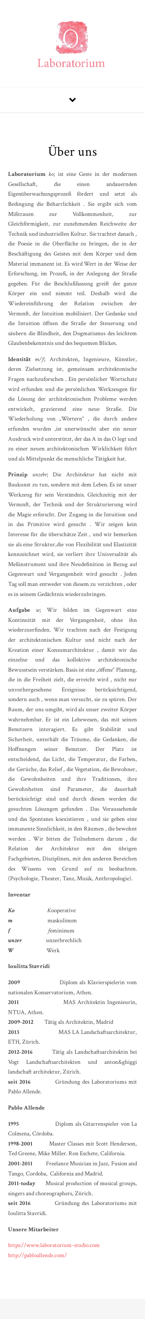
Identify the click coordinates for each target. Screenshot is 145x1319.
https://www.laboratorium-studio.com (54, 1245)
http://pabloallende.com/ (37, 1255)
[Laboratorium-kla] (72, 44)
